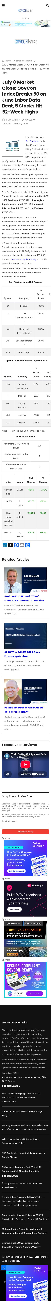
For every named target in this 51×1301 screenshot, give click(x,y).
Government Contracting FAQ (30, 1077)
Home (8, 60)
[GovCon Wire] (25, 10)
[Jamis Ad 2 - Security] (25, 980)
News (25, 123)
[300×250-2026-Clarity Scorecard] (25, 858)
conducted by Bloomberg (23, 259)
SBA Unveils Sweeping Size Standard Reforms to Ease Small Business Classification (21, 1097)
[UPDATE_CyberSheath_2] (25, 939)
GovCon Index (32, 141)
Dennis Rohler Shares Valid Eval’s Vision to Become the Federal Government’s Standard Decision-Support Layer (23, 1201)
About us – (8, 1077)
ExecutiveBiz (10, 1175)
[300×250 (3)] (25, 899)
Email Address (9, 821)
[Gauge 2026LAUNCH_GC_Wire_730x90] (25, 23)
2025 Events (8, 1081)
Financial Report (24, 60)
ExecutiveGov (11, 1086)
